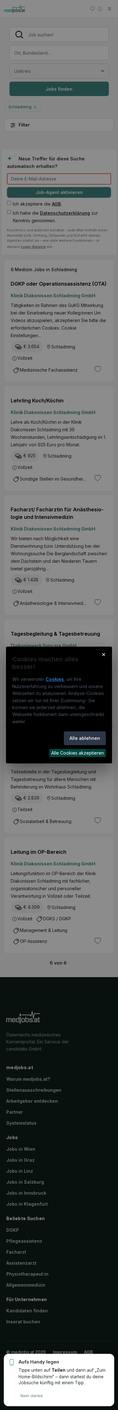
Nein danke (31, 1395)
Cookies (55, 679)
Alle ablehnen (85, 738)
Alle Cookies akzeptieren (77, 753)
